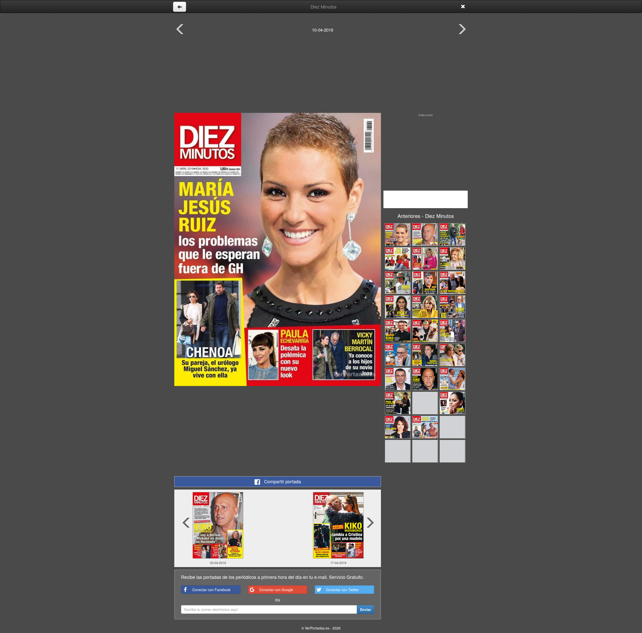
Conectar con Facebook (211, 589)
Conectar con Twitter (342, 589)
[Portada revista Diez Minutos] (277, 249)
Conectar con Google (276, 589)
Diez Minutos (323, 6)
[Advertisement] (321, 76)
